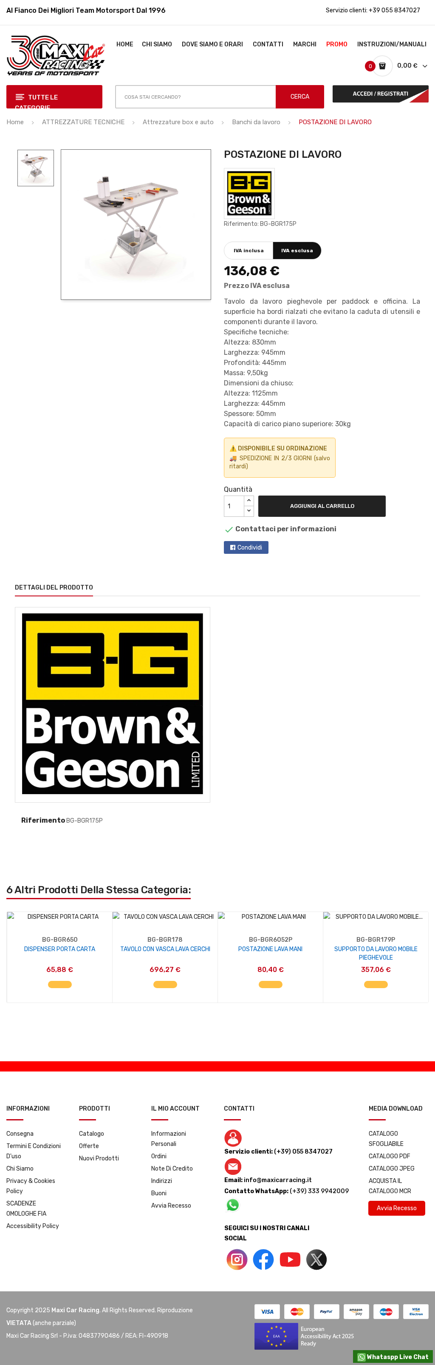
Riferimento (43, 820)
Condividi (249, 547)
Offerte (89, 1146)
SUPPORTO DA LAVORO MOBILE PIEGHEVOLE (376, 953)
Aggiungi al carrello (322, 506)
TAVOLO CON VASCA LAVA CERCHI (165, 949)
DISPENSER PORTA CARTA (59, 949)
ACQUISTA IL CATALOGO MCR (390, 1186)
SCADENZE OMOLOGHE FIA (26, 1208)
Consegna (20, 1133)
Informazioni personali (168, 1139)
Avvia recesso (171, 1205)
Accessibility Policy (32, 1226)
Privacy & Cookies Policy (30, 1186)
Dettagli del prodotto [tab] (54, 587)
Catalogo (91, 1133)
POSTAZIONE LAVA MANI (270, 949)
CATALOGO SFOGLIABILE (386, 1139)
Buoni (159, 1193)
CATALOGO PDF (389, 1156)
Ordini (159, 1156)
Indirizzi (161, 1181)
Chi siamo (20, 1168)
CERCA (300, 96)
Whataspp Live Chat (397, 1357)
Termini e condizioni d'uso (33, 1151)
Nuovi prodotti (99, 1158)
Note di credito (172, 1168)
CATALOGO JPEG (392, 1168)
